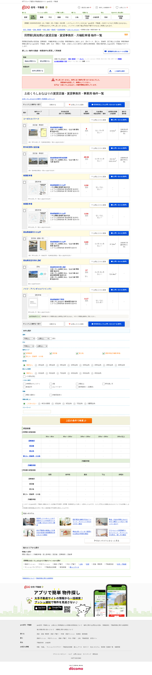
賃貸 (87, 564)
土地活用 (47, 642)
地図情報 (117, 647)
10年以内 (74, 365)
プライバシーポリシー (59, 654)
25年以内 (109, 365)
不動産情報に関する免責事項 (44, 578)
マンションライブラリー (54, 647)
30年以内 (121, 365)
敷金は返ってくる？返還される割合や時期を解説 (82, 533)
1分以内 (41, 373)
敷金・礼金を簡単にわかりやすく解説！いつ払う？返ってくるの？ (118, 522)
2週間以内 (91, 403)
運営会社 (95, 654)
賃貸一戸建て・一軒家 (57, 634)
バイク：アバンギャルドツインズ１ (37, 289)
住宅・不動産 (121, 564)
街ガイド (86, 647)
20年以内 (97, 365)
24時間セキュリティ (33, 384)
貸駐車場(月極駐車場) (112, 353)
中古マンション (52, 638)
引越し (43, 647)
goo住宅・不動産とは (43, 625)
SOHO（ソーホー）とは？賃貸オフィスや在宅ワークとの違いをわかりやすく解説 (45, 521)
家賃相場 (84, 634)
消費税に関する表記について (64, 629)
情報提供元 (106, 625)
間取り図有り (30, 395)
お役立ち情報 (24, 647)
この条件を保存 (120, 71)
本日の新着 (46, 403)
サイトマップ (87, 654)
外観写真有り (57, 395)
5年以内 (63, 365)
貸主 (54, 338)
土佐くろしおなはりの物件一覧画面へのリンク (38, 99)
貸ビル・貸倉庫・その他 (34, 356)
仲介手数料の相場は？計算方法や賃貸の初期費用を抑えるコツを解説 (45, 532)
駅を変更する (45, 61)
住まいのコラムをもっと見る (107, 541)
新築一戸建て (63, 638)
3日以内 (69, 403)
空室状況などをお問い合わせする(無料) (107, 104)
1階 (53, 384)
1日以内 (58, 403)
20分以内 (97, 373)
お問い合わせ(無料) (120, 120)
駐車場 (78, 634)
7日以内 (80, 403)
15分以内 (86, 373)
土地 (81, 564)
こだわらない (31, 403)
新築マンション (41, 638)
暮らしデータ (74, 567)
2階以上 (81, 384)
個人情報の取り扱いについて (45, 629)
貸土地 (81, 353)
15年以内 (86, 365)
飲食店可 (29, 387)
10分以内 (74, 373)
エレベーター (57, 387)
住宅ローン (93, 638)
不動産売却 (40, 642)
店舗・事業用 (45, 634)
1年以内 (41, 365)
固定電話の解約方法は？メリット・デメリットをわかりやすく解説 (82, 522)
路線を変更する (30, 61)
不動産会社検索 (67, 647)
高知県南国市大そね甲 (32, 232)
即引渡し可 (109, 384)
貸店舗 (54, 353)
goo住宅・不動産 (25, 625)
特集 (38, 647)
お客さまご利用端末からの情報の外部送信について (66, 625)
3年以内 (52, 365)
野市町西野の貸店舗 (31, 147)
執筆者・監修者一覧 (107, 647)
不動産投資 (85, 638)
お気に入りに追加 (77, 105)
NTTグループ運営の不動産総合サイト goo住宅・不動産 (40, 1)
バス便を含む (30, 376)
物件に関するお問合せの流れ (92, 625)
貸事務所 (29, 353)
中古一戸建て (72, 638)
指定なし (29, 365)
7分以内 (63, 373)
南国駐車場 (27, 175)
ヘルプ (70, 654)
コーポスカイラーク (31, 119)
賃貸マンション (70, 634)
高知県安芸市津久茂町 (32, 260)
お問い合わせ (77, 654)
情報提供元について (29, 578)
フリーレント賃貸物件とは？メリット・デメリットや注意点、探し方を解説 (118, 532)
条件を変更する (37, 71)
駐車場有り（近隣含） (86, 387)
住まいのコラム (95, 647)
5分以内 (52, 373)
